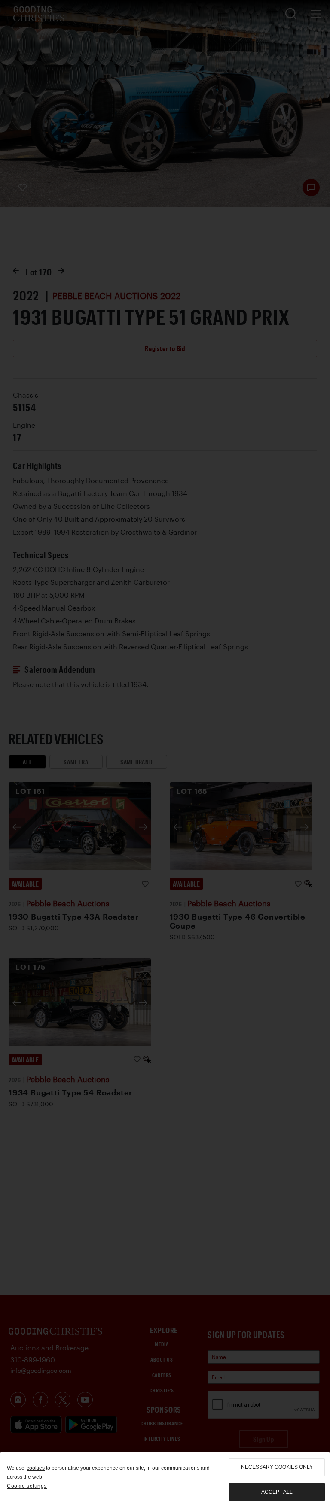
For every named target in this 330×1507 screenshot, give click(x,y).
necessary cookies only (277, 1467)
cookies (36, 1468)
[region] (165, 1479)
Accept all (277, 1492)
